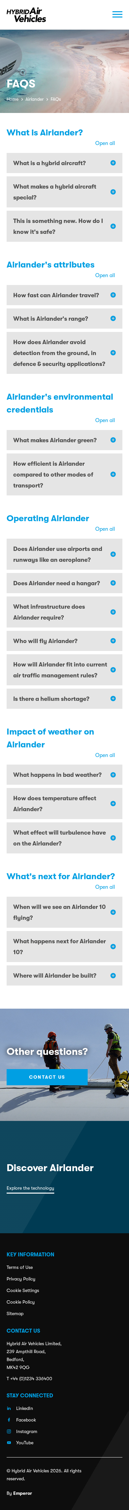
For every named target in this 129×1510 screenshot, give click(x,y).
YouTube (24, 1442)
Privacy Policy (21, 1278)
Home (13, 99)
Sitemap (15, 1313)
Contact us (47, 1077)
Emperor (22, 1493)
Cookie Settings (23, 1290)
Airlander (34, 99)
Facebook (26, 1419)
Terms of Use (20, 1267)
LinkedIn (24, 1408)
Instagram (26, 1431)
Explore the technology (30, 1188)
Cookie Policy (21, 1302)
